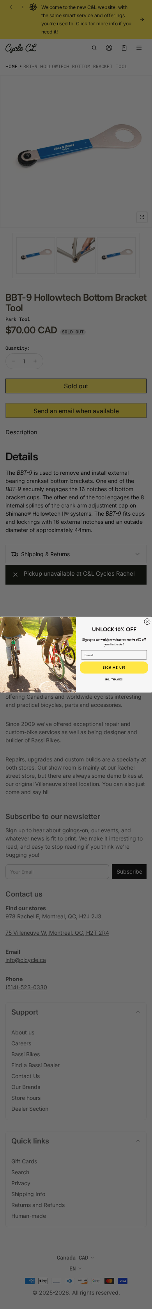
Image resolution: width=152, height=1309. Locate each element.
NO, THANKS (114, 679)
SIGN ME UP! (114, 667)
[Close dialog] (147, 621)
